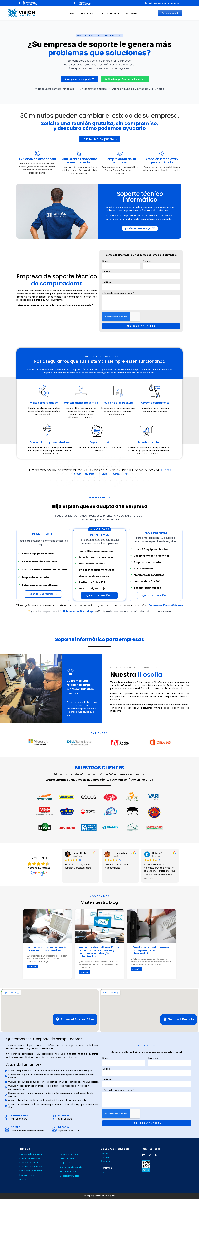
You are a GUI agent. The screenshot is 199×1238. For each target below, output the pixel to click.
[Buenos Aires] (20, 3)
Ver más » (32, 966)
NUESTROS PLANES (109, 13)
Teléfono (107, 282)
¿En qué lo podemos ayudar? (118, 293)
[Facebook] (156, 1155)
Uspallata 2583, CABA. (69, 1130)
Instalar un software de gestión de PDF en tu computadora (47, 949)
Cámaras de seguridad (30, 1166)
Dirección (64, 1127)
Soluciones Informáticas (30, 1154)
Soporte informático (69, 1175)
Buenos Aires (29, 2)
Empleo (104, 1153)
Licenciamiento (26, 1175)
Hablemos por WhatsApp (78, 611)
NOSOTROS (68, 13)
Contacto (105, 1161)
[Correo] (7, 1129)
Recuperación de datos (30, 1170)
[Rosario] (75, 3)
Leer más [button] (148, 878)
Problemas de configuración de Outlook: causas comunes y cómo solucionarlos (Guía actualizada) (99, 952)
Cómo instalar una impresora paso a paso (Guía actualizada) (150, 950)
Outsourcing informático (71, 1167)
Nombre (106, 261)
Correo (106, 272)
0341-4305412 (85, 4)
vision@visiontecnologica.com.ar (27, 1130)
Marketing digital (106, 1196)
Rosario (82, 2)
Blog (103, 1172)
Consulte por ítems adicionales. (166, 605)
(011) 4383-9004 (30, 4)
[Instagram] (150, 1155)
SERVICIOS (85, 13)
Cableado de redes (28, 1162)
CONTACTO (131, 13)
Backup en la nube (69, 1154)
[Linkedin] (144, 1155)
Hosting (23, 1179)
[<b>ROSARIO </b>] (54, 1117)
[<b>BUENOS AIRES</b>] (7, 1117)
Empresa (147, 261)
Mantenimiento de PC (29, 1158)
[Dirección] (54, 1129)
